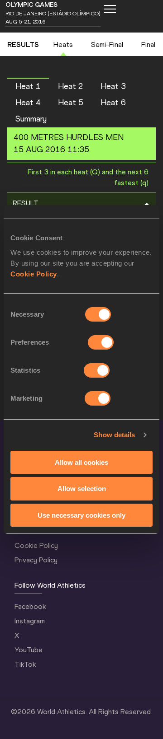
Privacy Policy (36, 560)
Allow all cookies (81, 462)
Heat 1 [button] (28, 86)
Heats (63, 44)
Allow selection (82, 488)
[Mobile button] (110, 9)
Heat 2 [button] (70, 86)
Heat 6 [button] (113, 103)
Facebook (30, 606)
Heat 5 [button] (70, 103)
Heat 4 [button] (28, 103)
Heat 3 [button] (113, 86)
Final (148, 44)
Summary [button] (31, 119)
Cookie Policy (33, 273)
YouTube (28, 649)
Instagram (29, 621)
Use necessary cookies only (81, 515)
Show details (114, 435)
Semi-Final (107, 44)
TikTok (25, 664)
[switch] (101, 342)
